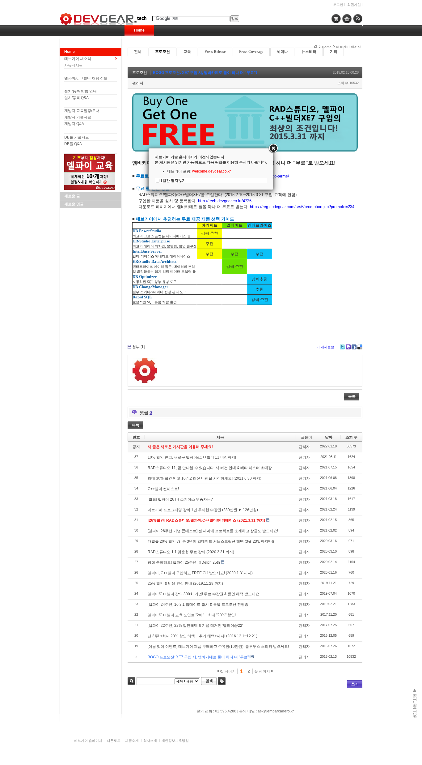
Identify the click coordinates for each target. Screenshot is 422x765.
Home (139, 30)
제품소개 (132, 740)
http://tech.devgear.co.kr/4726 (224, 201)
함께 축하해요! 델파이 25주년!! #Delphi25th (184, 562)
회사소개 (150, 740)
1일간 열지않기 (173, 180)
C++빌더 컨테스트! (163, 489)
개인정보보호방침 (175, 740)
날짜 (328, 437)
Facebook (354, 346)
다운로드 (113, 740)
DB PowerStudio (147, 231)
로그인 (338, 4)
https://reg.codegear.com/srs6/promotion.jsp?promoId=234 (302, 206)
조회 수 (351, 437)
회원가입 (354, 4)
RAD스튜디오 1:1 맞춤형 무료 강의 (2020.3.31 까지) (191, 552)
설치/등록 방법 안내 (80, 91)
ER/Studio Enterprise (151, 241)
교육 (187, 51)
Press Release (215, 51)
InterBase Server (147, 251)
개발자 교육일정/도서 (81, 111)
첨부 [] (138, 347)
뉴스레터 (309, 51)
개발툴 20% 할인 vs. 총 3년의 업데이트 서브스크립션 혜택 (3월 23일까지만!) (211, 541)
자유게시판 (73, 65)
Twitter (342, 346)
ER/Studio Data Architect (154, 261)
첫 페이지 (227, 671)
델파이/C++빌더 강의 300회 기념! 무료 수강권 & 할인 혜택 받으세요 (203, 594)
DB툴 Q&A (73, 144)
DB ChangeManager (150, 286)
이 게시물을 (325, 347)
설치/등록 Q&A (76, 98)
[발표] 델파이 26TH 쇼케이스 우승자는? (180, 499)
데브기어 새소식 (77, 59)
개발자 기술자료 (77, 117)
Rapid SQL (142, 297)
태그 (222, 681)
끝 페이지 (262, 671)
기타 (333, 51)
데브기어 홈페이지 (88, 740)
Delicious (359, 346)
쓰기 (355, 684)
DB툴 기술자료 (76, 137)
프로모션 (162, 51)
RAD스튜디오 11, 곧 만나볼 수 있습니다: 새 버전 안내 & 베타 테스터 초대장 (210, 468)
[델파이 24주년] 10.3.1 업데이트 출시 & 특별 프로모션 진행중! (198, 604)
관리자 (137, 83)
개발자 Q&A (74, 124)
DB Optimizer (145, 276)
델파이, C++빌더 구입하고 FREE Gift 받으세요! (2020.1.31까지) (200, 573)
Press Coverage (251, 51)
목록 (352, 396)
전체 (137, 51)
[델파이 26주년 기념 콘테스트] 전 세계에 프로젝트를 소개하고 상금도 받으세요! (213, 531)
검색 (131, 681)
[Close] (273, 148)
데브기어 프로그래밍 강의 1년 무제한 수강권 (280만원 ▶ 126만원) (203, 510)
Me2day (348, 346)
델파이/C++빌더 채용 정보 (86, 78)
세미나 (282, 51)
